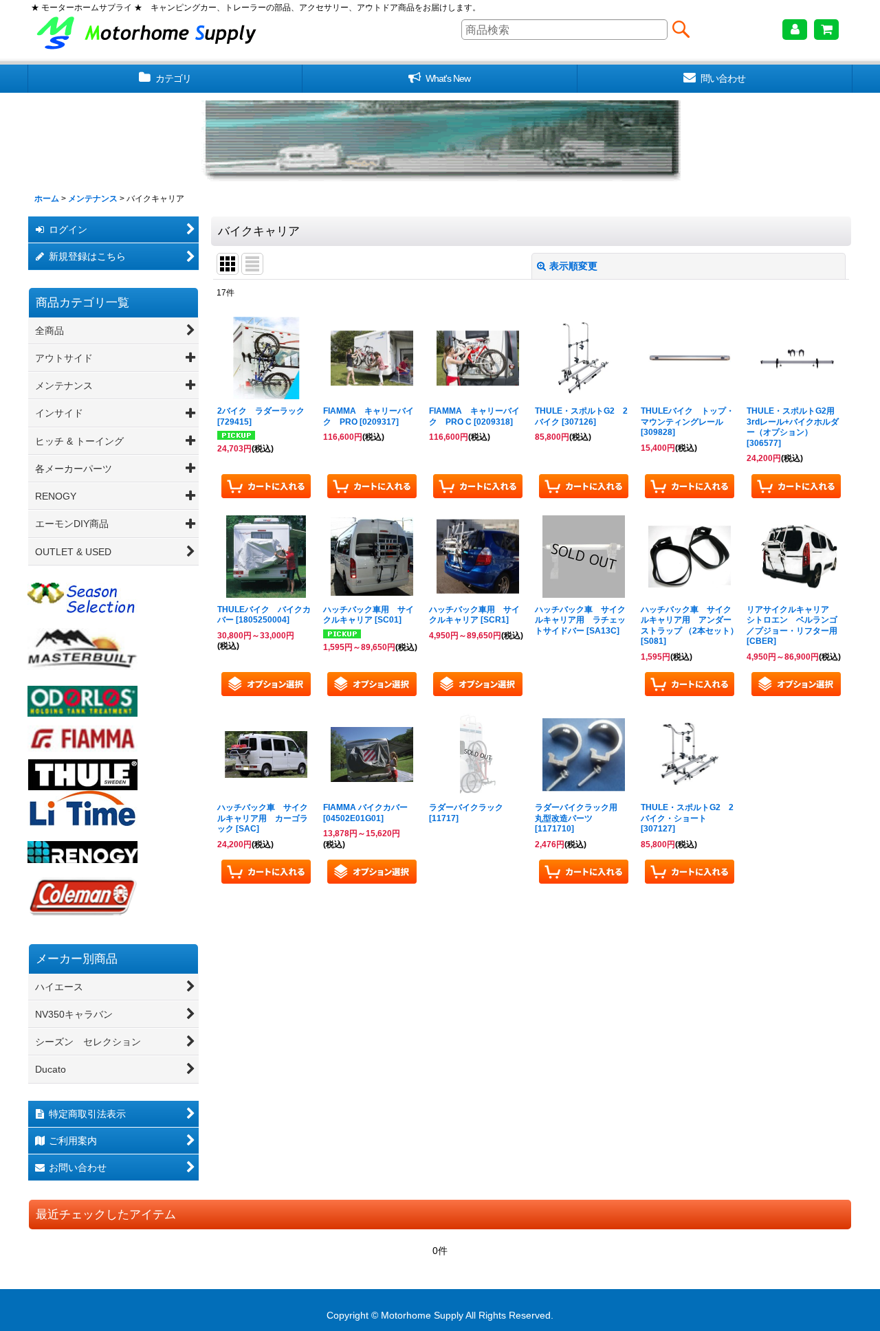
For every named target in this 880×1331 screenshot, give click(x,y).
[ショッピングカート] (826, 29)
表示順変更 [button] (573, 265)
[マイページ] (794, 29)
